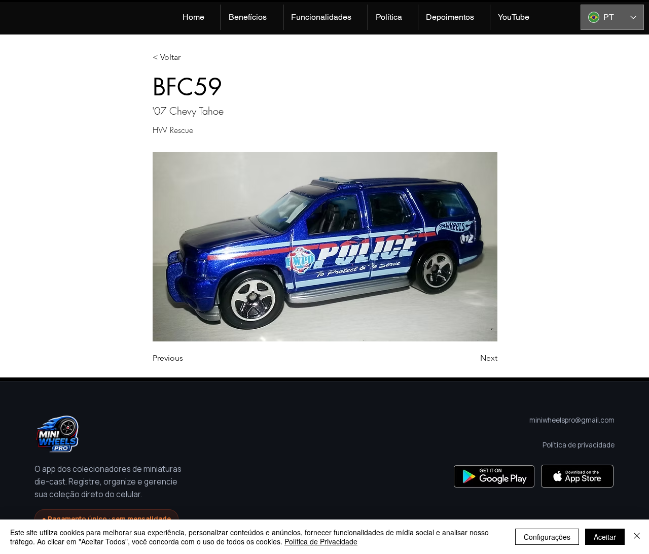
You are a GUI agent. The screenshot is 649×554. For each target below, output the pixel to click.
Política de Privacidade (320, 541)
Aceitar (605, 537)
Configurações (547, 537)
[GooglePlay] (494, 476)
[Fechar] (637, 537)
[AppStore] (577, 476)
